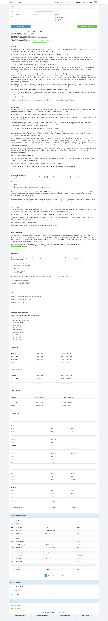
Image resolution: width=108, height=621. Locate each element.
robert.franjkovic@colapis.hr (39, 42)
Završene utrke (65, 2)
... (58, 575)
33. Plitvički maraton (16, 607)
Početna (56, 2)
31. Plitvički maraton (16, 608)
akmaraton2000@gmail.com (47, 40)
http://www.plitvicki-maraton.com (44, 11)
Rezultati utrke (20, 26)
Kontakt (89, 2)
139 (62, 575)
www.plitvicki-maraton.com (33, 40)
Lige (72, 2)
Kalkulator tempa (80, 2)
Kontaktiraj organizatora (87, 26)
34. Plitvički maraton (16, 605)
